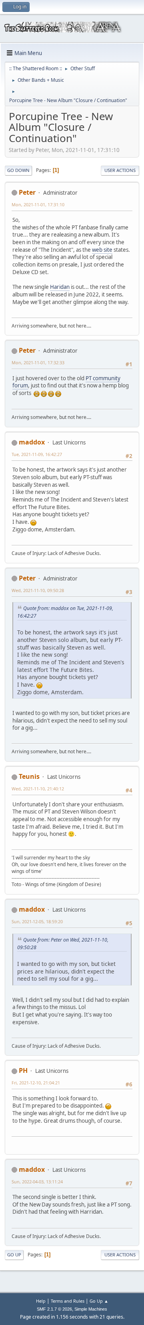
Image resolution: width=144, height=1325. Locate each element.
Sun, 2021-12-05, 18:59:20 (37, 921)
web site (102, 249)
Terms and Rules (67, 1301)
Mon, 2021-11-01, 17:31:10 (38, 204)
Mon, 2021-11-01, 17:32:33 (38, 362)
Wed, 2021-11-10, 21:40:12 (38, 789)
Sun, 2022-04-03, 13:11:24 (37, 1182)
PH (23, 1070)
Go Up (14, 1255)
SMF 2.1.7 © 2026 (54, 1309)
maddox (32, 442)
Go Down (18, 170)
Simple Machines (90, 1309)
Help (41, 1301)
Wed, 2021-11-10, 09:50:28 (38, 590)
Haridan (60, 286)
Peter (27, 192)
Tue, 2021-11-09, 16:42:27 (37, 454)
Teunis (29, 776)
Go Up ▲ (99, 1301)
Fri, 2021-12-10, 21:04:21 (36, 1083)
